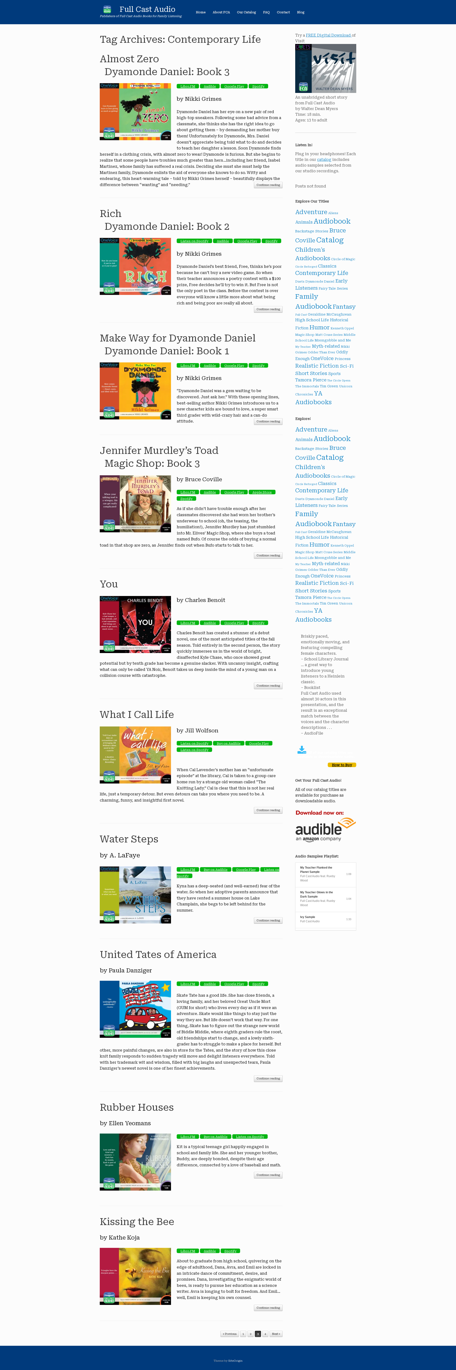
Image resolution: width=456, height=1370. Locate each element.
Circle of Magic (343, 259)
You (109, 584)
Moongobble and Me (333, 340)
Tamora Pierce (310, 379)
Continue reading (268, 185)
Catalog (330, 240)
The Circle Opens (339, 380)
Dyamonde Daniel (319, 281)
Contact (283, 12)
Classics (327, 266)
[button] (349, 12)
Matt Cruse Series (329, 334)
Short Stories (311, 373)
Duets (299, 281)
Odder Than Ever (321, 352)
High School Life (312, 320)
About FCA (221, 12)
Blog (300, 12)
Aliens (333, 213)
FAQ (266, 12)
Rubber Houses (137, 1107)
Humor (319, 327)
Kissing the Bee (137, 1221)
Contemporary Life (321, 273)
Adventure (311, 212)
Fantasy (344, 306)
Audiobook (332, 221)
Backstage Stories (311, 231)
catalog (324, 159)
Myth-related (326, 346)
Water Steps (129, 839)
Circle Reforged (306, 266)
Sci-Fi (347, 366)
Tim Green (329, 386)
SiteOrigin (235, 1360)
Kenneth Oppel (342, 328)
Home (201, 12)
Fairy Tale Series (333, 288)
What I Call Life (137, 714)
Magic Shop (304, 334)
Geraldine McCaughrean (330, 314)
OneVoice (322, 358)
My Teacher (303, 346)
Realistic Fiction (317, 366)
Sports (334, 374)
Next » (276, 1334)
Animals (304, 222)
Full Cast (301, 314)
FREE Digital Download (329, 35)
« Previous (230, 1334)
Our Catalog (246, 12)
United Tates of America (158, 954)
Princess (343, 359)
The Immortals (307, 386)
